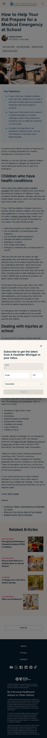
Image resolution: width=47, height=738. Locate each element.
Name (7, 365)
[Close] (41, 346)
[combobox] (23, 384)
